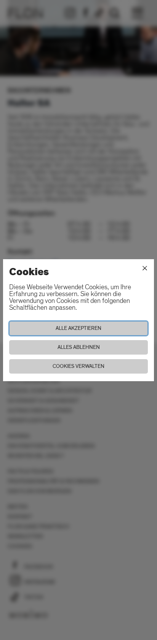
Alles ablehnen (79, 347)
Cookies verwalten (78, 366)
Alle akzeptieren (78, 328)
